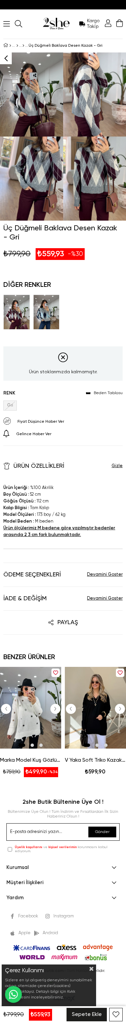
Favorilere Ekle (55, 673)
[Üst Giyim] (17, 45)
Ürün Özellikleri (38, 466)
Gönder (102, 832)
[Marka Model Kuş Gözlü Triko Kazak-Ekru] (30, 708)
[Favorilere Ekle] (116, 1014)
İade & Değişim (25, 599)
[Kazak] (23, 45)
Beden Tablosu (108, 393)
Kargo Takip (93, 23)
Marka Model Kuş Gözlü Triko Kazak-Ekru (30, 760)
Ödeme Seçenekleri (32, 575)
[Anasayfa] (10, 45)
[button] (22, 745)
